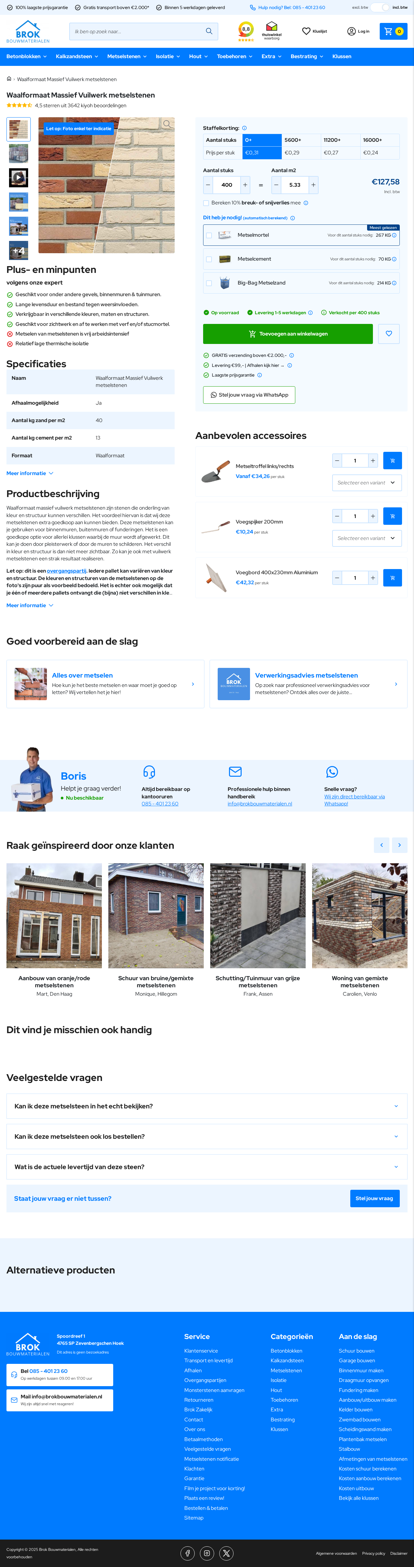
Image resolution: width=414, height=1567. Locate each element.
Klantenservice (201, 1350)
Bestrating (304, 56)
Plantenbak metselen (363, 1439)
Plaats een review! (204, 1498)
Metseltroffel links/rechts (265, 466)
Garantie (194, 1478)
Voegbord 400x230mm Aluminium (277, 572)
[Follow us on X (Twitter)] (226, 1553)
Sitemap (193, 1517)
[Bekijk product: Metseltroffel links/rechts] (216, 471)
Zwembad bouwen (360, 1419)
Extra (268, 56)
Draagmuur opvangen (364, 1380)
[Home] (9, 79)
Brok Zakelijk (198, 1409)
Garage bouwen (357, 1360)
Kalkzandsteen (74, 56)
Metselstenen (123, 56)
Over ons (194, 1429)
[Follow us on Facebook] (187, 1553)
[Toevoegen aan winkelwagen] (392, 460)
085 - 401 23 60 (160, 803)
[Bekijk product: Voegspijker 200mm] (216, 527)
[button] (18, 129)
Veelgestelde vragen (207, 1449)
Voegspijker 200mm (259, 521)
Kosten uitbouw (356, 1488)
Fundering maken (358, 1390)
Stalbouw (349, 1449)
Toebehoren (231, 56)
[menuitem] (214, 1350)
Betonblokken (23, 56)
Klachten (194, 1468)
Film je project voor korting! (214, 1488)
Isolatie (165, 56)
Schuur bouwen (357, 1350)
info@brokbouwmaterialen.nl (260, 803)
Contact (193, 1419)
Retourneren (198, 1399)
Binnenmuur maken (361, 1370)
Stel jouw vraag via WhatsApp (254, 394)
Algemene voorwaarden (336, 1553)
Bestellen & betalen (206, 1508)
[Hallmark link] (271, 31)
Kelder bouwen (356, 1409)
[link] (105, 684)
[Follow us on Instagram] (207, 1553)
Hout (195, 56)
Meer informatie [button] (26, 473)
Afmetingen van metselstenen (373, 1459)
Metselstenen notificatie (211, 1459)
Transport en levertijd (208, 1360)
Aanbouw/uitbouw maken (368, 1399)
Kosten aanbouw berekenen (370, 1478)
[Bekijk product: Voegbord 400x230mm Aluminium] (216, 578)
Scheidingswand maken (365, 1429)
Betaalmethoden (203, 1439)
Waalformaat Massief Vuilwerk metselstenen (67, 79)
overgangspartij (66, 570)
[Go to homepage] (27, 31)
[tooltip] (244, 127)
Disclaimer (399, 1553)
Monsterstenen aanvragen (214, 1390)
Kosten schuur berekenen (368, 1468)
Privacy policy (373, 1553)
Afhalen (193, 1370)
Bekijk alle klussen (359, 1498)
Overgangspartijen (205, 1380)
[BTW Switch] (380, 7)
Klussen (341, 56)
